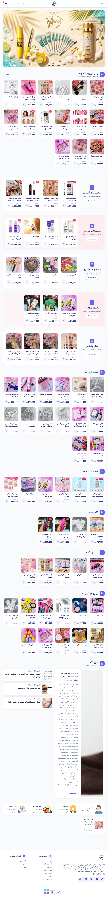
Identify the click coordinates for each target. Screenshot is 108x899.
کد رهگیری (23, 861)
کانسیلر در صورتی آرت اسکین (12, 128)
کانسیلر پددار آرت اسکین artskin (63, 157)
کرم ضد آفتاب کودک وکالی (45, 576)
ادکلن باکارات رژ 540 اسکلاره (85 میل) (80, 425)
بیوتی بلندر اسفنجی (28, 645)
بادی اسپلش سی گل (98, 454)
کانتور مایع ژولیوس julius (63, 425)
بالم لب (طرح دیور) (46, 394)
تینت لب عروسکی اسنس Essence (97, 128)
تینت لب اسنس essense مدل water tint (98, 576)
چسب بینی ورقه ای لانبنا (33, 314)
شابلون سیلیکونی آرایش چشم (63, 395)
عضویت (24, 864)
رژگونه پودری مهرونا (97, 156)
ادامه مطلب (73, 793)
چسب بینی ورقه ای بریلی (51, 314)
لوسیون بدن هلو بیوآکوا (29, 576)
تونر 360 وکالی (81, 645)
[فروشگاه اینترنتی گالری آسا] (102, 857)
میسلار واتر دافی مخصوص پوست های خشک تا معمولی (81, 495)
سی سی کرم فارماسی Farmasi (80, 535)
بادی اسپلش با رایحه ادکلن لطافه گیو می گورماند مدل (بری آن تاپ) (32, 353)
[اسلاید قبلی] (102, 38)
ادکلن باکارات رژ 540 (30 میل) (98, 646)
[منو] (102, 3)
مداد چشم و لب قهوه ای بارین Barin (51, 199)
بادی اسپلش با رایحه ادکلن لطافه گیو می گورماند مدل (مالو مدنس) (51, 353)
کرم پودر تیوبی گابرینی (81, 454)
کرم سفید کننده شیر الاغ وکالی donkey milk (11, 425)
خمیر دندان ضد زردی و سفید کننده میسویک (51, 238)
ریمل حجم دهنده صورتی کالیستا (46, 616)
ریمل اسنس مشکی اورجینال (46, 535)
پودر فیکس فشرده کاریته (63, 646)
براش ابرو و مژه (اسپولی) (34, 276)
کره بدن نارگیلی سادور (81, 395)
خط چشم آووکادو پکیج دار (12, 616)
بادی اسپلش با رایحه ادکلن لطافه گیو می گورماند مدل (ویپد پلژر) (14, 353)
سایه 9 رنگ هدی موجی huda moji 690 (80, 157)
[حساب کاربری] (18, 3)
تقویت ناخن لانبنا (33, 237)
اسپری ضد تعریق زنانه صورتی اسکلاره (29, 395)
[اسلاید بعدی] (5, 38)
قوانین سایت (48, 870)
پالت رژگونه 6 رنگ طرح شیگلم (63, 128)
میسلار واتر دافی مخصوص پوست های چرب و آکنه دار (97, 495)
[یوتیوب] (96, 879)
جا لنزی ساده (53, 275)
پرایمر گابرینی (99, 615)
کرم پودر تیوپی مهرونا (81, 98)
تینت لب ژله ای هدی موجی (81, 128)
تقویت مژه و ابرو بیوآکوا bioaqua (64, 616)
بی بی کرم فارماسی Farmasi (97, 535)
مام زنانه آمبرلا (30, 494)
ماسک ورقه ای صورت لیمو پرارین (69, 314)
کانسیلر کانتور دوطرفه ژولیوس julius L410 (47, 425)
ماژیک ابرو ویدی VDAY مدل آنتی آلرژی (47, 128)
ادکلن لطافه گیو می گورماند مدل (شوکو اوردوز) (97, 395)
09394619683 (97, 874)
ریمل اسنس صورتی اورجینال (63, 535)
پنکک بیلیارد (82, 615)
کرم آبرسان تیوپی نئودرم (63, 576)
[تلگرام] (102, 879)
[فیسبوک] (86, 879)
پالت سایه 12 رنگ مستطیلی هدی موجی (14, 199)
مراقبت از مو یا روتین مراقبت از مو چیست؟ (69, 675)
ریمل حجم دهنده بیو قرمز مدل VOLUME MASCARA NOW (32, 199)
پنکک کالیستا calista (30, 616)
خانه (48, 861)
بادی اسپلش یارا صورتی (64, 495)
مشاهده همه (92, 201)
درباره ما (49, 876)
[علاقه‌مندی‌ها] (10, 3)
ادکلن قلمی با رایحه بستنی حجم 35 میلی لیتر (46, 98)
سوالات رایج (48, 873)
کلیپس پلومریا (71, 275)
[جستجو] (23, 3)
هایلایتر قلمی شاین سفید (63, 98)
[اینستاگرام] (80, 879)
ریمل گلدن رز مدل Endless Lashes (29, 98)
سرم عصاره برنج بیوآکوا (71, 238)
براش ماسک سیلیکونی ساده (14, 276)
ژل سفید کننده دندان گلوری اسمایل (14, 238)
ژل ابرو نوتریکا (13, 97)
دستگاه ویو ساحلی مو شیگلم (29, 128)
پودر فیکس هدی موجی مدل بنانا (12, 495)
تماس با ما (46, 879)
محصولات (46, 864)
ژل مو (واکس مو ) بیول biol (12, 395)
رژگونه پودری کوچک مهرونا (97, 98)
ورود (24, 867)
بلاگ (48, 867)
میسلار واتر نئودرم (80, 575)
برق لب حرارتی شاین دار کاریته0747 (30, 425)
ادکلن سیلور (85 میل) (98, 425)
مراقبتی (75, 680)
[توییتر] (91, 879)
